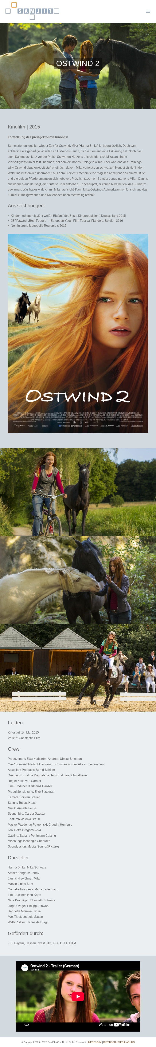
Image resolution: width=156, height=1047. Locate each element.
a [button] (148, 11)
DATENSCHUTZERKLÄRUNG (119, 1042)
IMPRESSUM (95, 1042)
